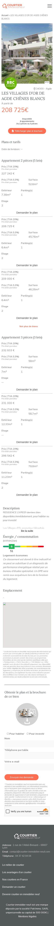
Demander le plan (27, 212)
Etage (5, 201)
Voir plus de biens (28, 326)
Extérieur (7, 190)
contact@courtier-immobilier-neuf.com (30, 851)
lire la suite (27, 531)
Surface (33, 180)
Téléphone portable (16, 749)
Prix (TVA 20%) (10, 168)
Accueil (5, 15)
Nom (7, 738)
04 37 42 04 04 (23, 856)
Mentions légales (27, 916)
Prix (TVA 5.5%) (10, 181)
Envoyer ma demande (21, 777)
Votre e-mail (11, 761)
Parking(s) (27, 190)
